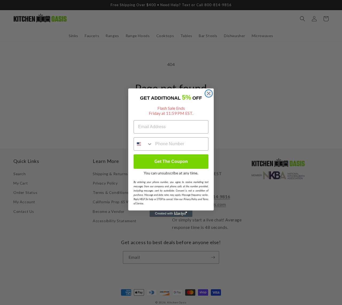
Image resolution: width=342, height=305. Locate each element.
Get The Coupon (171, 161)
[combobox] (143, 144)
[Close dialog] (208, 93)
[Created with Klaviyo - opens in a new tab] (171, 213)
